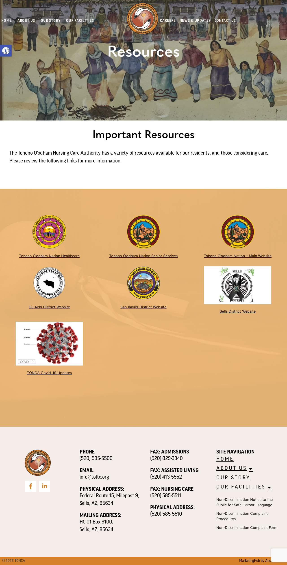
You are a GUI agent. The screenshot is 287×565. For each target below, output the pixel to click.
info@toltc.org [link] (94, 477)
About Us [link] (26, 21)
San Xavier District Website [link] (143, 307)
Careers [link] (168, 21)
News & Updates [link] (195, 21)
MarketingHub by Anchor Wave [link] (262, 561)
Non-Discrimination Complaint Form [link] (246, 527)
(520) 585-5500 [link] (96, 458)
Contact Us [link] (225, 21)
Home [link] (6, 21)
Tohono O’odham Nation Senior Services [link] (143, 256)
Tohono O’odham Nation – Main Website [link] (238, 256)
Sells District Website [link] (238, 311)
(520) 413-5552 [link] (166, 477)
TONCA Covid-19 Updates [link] (49, 372)
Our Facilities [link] (80, 21)
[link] (6, 51)
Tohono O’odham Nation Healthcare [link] (49, 256)
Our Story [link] (51, 21)
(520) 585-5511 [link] (165, 496)
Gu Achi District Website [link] (49, 307)
